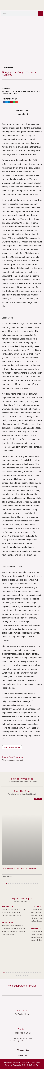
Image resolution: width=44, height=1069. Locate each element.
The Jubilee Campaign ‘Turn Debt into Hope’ (20, 868)
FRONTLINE (36, 928)
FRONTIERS (7, 923)
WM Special (9, 67)
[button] (39, 5)
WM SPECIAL (8, 906)
